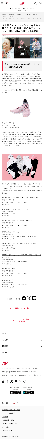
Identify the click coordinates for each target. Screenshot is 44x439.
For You (4, 352)
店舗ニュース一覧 (22, 308)
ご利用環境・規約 (8, 420)
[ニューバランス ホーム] (22, 3)
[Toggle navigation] (2, 3)
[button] (6, 3)
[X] (29, 299)
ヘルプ (4, 334)
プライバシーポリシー (9, 424)
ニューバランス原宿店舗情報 (22, 320)
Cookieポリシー (7, 430)
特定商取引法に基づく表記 (11, 410)
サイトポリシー (7, 427)
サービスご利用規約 (8, 413)
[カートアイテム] (40, 3)
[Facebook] (23, 299)
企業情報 (5, 346)
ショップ (5, 340)
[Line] (34, 299)
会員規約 (5, 417)
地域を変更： (5, 403)
